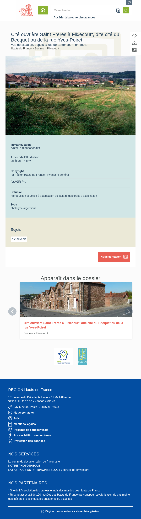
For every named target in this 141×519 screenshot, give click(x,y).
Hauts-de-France (21, 48)
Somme (40, 48)
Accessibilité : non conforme (32, 435)
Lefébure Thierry (21, 160)
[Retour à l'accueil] (8, 10)
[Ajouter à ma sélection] (134, 36)
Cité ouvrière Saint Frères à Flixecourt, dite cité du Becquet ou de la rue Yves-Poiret (73, 325)
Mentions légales (25, 424)
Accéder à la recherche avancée (74, 17)
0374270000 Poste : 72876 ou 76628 (36, 406)
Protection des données (29, 440)
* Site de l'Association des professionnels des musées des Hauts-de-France (54, 490)
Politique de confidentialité (31, 429)
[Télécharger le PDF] (134, 43)
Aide (17, 418)
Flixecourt (53, 48)
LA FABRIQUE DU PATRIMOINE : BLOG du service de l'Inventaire (48, 469)
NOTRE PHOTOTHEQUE (24, 465)
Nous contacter (111, 256)
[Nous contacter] (134, 50)
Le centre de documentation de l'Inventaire (34, 461)
